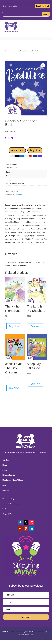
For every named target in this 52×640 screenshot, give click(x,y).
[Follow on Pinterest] (26, 528)
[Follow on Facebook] (20, 522)
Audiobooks (15, 51)
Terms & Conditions (10, 504)
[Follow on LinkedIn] (31, 528)
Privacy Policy (8, 499)
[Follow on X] (26, 522)
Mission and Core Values (12, 480)
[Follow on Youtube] (20, 528)
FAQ (4, 509)
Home (7, 51)
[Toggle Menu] (46, 27)
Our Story (6, 460)
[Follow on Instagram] (31, 522)
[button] (43, 65)
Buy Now (35, 150)
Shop (4, 470)
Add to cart (17, 150)
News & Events (8, 475)
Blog (4, 485)
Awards (5, 490)
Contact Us (7, 514)
